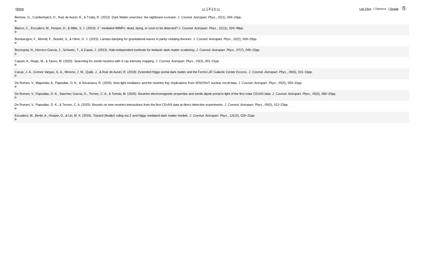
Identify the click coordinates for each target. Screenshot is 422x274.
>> (218, 9)
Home (20, 9)
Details (394, 8)
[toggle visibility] (16, 21)
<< (203, 9)
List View (365, 8)
